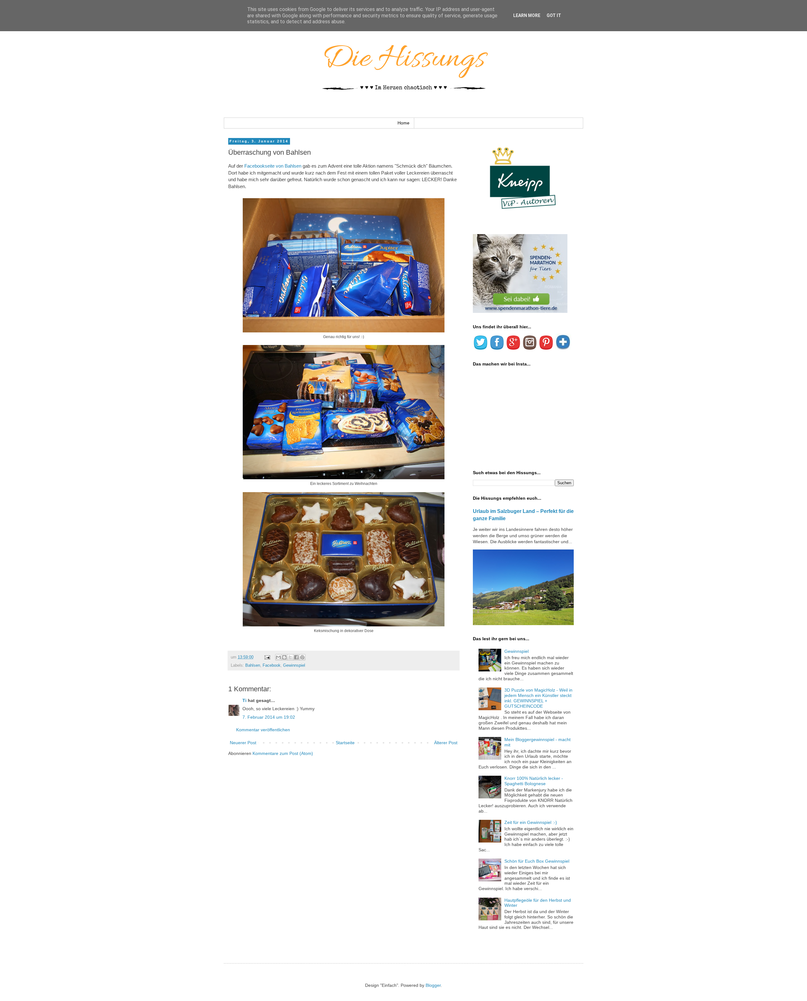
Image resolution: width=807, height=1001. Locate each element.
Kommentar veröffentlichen (263, 729)
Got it (554, 15)
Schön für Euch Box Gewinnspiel (536, 861)
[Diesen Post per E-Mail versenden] (278, 657)
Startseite (345, 742)
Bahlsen (252, 665)
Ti (244, 700)
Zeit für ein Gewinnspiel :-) (530, 822)
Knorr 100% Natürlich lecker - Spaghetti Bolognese (533, 781)
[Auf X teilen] (290, 657)
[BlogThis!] (284, 657)
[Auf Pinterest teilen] (302, 657)
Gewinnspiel (294, 665)
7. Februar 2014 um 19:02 (268, 717)
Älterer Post (445, 742)
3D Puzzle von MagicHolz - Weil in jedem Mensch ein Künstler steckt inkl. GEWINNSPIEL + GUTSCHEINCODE (538, 697)
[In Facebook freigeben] (296, 657)
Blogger (433, 985)
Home (403, 122)
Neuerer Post (243, 742)
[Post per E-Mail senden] (267, 657)
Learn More (526, 15)
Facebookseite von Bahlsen (272, 166)
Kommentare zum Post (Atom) (283, 753)
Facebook (272, 665)
